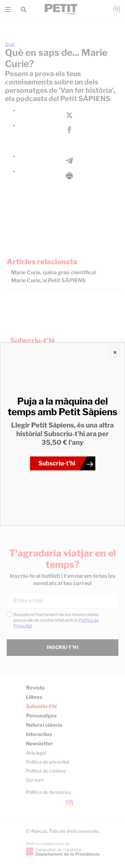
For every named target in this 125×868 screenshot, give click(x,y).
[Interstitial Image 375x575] (62, 434)
